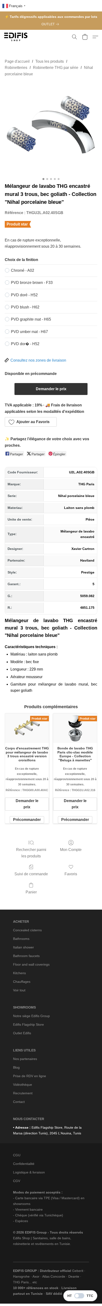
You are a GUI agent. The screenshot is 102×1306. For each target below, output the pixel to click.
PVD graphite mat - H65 (31, 319)
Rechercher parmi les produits (31, 853)
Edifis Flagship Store (28, 1024)
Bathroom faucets (26, 956)
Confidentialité (23, 1164)
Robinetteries (16, 68)
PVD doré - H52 (24, 295)
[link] (51, 24)
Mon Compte (71, 850)
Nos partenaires (25, 1059)
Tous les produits (49, 61)
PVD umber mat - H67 (29, 332)
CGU (16, 1155)
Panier (31, 892)
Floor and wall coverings (31, 964)
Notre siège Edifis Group (31, 1016)
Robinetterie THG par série (55, 68)
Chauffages (21, 981)
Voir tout (19, 990)
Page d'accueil (17, 61)
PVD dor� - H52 (25, 344)
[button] (16, 37)
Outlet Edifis (22, 1033)
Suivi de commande (31, 874)
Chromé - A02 (22, 270)
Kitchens (19, 973)
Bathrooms (21, 939)
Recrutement (22, 1093)
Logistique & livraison (29, 1172)
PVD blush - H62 (25, 307)
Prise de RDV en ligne (29, 1076)
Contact (19, 1102)
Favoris (71, 874)
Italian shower (23, 947)
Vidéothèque (22, 1084)
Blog (16, 1067)
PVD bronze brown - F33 (32, 283)
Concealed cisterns (27, 930)
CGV (16, 1181)
